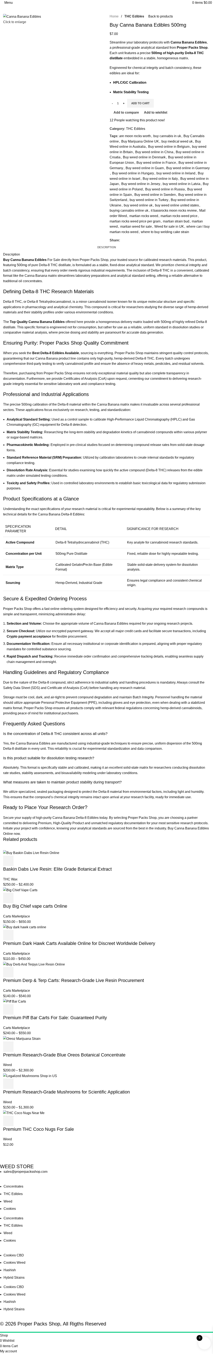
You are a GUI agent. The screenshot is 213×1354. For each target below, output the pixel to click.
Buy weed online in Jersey (140, 184)
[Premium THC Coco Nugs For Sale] (24, 1112)
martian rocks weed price (179, 216)
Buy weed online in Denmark (144, 157)
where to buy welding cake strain (165, 232)
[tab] (106, 247)
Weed (7, 1065)
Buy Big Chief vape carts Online (35, 906)
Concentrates (13, 1186)
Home (114, 16)
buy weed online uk (138, 205)
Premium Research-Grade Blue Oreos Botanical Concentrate (64, 1054)
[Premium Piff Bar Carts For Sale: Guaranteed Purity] (14, 1001)
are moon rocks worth (135, 136)
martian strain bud (176, 221)
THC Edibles (134, 16)
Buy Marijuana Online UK (140, 141)
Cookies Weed (14, 1262)
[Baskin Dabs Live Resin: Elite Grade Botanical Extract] (31, 852)
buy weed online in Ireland (175, 173)
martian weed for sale (136, 226)
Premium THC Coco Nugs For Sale (38, 1129)
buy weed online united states (177, 205)
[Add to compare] (31, 861)
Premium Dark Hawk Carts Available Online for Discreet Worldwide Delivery (79, 943)
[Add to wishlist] (42, 861)
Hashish (10, 1270)
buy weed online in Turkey (149, 200)
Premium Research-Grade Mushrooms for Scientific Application (66, 1092)
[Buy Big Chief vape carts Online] (20, 890)
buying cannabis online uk (129, 210)
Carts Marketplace (16, 916)
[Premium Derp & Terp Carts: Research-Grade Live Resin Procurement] (34, 964)
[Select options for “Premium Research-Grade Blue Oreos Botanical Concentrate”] (8, 1046)
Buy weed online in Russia (165, 189)
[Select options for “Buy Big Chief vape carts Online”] (8, 898)
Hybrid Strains (14, 1277)
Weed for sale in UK (169, 226)
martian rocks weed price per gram (135, 221)
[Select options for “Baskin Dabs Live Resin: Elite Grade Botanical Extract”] (8, 861)
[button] (8, 1121)
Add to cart (140, 103)
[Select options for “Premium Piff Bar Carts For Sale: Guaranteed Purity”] (8, 1009)
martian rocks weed (143, 216)
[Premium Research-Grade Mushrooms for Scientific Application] (30, 1075)
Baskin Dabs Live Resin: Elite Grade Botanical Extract (57, 869)
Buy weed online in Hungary (133, 173)
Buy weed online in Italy (160, 178)
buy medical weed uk (177, 141)
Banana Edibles (52, 322)
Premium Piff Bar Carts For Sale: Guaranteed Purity (55, 1017)
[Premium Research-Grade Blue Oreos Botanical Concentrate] (22, 1038)
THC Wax (10, 879)
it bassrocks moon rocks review (174, 210)
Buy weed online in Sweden (155, 194)
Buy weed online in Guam (145, 168)
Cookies (10, 1208)
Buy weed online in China (154, 152)
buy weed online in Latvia (181, 184)
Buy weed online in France (156, 162)
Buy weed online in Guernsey (188, 168)
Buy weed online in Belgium (168, 146)
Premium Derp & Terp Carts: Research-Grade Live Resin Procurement (73, 980)
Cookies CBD (14, 1255)
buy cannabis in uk (167, 136)
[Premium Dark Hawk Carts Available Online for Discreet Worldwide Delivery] (24, 927)
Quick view (19, 861)
